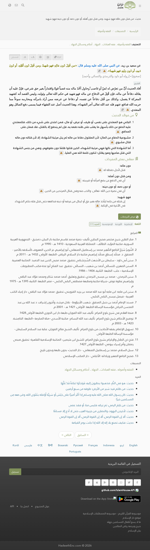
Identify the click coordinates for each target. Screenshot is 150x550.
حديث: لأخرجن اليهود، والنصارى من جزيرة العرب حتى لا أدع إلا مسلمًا (93, 411)
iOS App (50, 10)
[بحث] (23, 5)
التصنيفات (120, 31)
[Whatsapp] (121, 482)
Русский (78, 445)
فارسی (28, 445)
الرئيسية (134, 31)
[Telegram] (113, 482)
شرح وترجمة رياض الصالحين (127, 526)
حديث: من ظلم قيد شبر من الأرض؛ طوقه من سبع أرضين (100, 388)
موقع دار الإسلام (132, 517)
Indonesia (108, 445)
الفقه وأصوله (104, 31)
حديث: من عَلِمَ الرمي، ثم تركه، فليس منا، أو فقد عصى (101, 405)
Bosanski (63, 445)
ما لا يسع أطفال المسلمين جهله (124, 522)
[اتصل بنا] (16, 5)
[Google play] (105, 482)
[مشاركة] (48, 57)
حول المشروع (42, 506)
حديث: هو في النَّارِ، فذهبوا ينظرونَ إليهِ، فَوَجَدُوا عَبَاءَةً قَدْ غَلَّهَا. (97, 383)
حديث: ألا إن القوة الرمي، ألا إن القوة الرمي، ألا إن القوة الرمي (96, 416)
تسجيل (15, 471)
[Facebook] (137, 482)
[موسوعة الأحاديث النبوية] (126, 5)
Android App (74, 10)
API (12, 506)
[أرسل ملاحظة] (104, 71)
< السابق (83, 435)
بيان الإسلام (134, 530)
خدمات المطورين (102, 10)
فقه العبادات (108, 44)
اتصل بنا (24, 506)
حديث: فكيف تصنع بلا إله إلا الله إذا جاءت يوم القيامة (103, 422)
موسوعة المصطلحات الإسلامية (99, 513)
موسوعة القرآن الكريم (129, 513)
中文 (40, 445)
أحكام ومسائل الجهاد (81, 44)
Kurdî (16, 445)
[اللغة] (9, 5)
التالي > (66, 435)
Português (75, 451)
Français (93, 445)
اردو (122, 445)
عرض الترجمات (128, 216)
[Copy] (99, 71)
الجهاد (97, 44)
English (133, 445)
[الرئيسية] (140, 5)
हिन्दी (50, 445)
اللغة (108, 19)
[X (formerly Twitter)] (129, 482)
